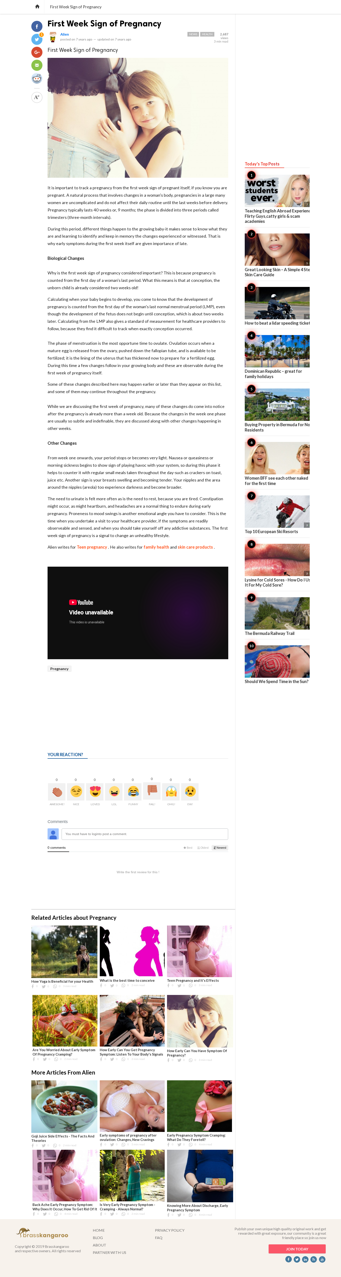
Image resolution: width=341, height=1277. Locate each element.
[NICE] (75, 792)
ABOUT (99, 1245)
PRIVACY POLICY (169, 1230)
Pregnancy (59, 668)
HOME (99, 1230)
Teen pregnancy (92, 547)
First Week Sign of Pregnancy (104, 23)
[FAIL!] (152, 791)
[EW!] (190, 792)
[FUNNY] (133, 792)
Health (207, 34)
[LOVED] (94, 792)
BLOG (98, 1237)
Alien (64, 34)
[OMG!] (171, 792)
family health (157, 547)
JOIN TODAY (297, 1249)
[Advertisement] (138, 706)
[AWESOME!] (56, 792)
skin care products (196, 547)
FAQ (158, 1237)
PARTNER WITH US (109, 1252)
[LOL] (113, 792)
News (193, 34)
